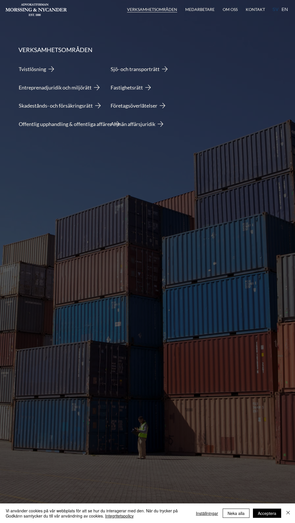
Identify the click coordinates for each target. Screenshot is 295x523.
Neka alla (236, 513)
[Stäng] (288, 513)
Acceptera (267, 513)
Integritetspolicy (119, 516)
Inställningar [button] (207, 513)
